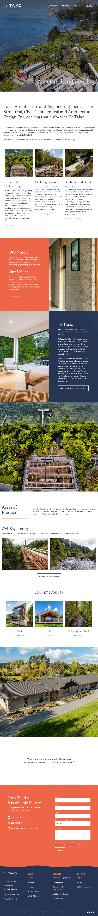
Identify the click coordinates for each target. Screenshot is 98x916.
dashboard (54, 912)
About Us (65, 6)
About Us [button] (15, 297)
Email (57, 804)
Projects (77, 6)
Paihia (79, 878)
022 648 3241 (16, 823)
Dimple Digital (17, 912)
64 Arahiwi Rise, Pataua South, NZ (24, 829)
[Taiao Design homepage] (12, 6)
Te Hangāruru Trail (84, 887)
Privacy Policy (59, 844)
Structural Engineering (61, 878)
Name (57, 797)
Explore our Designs (73, 219)
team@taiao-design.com (20, 817)
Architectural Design (60, 894)
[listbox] (72, 823)
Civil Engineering (59, 882)
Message (58, 828)
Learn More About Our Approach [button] (73, 388)
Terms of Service (71, 844)
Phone (57, 812)
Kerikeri (80, 882)
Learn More (9, 225)
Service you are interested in (65, 820)
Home (30, 878)
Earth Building (58, 898)
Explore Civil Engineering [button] (49, 576)
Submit (60, 850)
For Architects (33, 891)
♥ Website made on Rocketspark (69, 912)
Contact (90, 6)
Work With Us (33, 896)
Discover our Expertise (44, 214)
